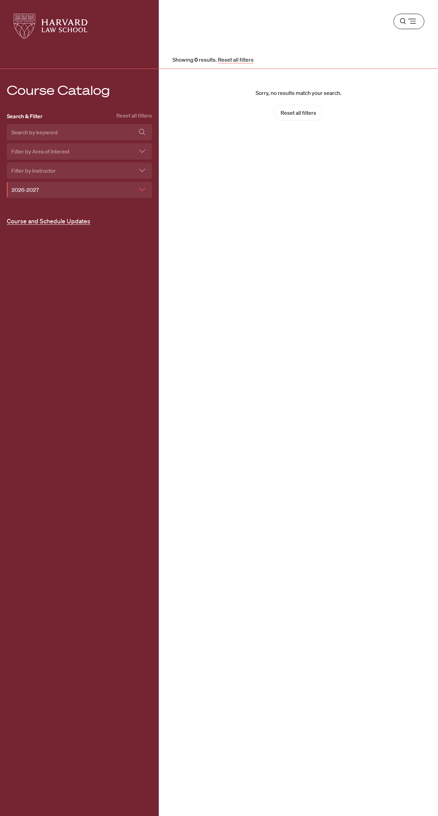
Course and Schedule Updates (48, 221)
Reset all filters (134, 115)
